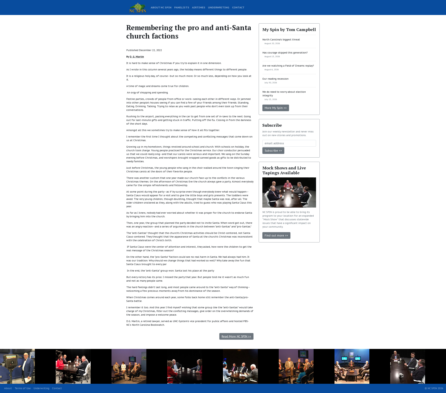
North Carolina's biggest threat (281, 39)
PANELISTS (181, 7)
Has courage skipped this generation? (285, 52)
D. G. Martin (137, 56)
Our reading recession (275, 78)
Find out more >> (276, 235)
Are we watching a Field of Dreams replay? (288, 65)
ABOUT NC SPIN (161, 7)
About (8, 388)
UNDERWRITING (218, 7)
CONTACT (238, 7)
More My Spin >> (276, 108)
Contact (57, 388)
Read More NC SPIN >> (236, 336)
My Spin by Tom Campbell (289, 29)
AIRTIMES (198, 7)
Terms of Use (23, 388)
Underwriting (41, 388)
